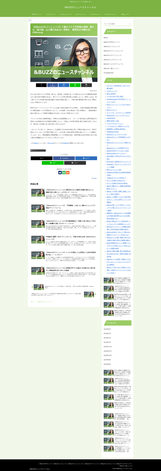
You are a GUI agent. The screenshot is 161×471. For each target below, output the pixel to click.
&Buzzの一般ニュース (126, 465)
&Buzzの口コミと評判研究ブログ (118, 148)
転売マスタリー (112, 110)
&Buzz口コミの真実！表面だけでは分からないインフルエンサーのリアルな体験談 (119, 262)
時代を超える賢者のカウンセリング (119, 162)
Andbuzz (66, 143)
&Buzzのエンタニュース (60, 463)
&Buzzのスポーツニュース (92, 463)
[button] (86, 85)
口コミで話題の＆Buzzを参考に (117, 183)
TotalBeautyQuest (113, 132)
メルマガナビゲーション (115, 123)
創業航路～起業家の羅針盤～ (116, 129)
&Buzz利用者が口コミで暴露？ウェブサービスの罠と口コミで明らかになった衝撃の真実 (119, 245)
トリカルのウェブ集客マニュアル (118, 126)
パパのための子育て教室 (115, 96)
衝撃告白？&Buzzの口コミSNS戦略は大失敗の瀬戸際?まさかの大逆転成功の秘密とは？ (119, 215)
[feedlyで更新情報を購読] (64, 172)
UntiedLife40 (111, 118)
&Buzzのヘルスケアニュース (124, 463)
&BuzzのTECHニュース (46, 463)
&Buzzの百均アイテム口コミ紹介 (118, 151)
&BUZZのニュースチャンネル (117, 134)
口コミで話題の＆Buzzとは (116, 180)
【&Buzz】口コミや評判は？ (116, 178)
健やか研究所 (111, 94)
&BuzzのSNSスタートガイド (116, 153)
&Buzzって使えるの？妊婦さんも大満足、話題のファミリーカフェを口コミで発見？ (119, 270)
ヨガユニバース (112, 91)
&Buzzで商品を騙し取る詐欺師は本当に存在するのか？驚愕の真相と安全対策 (119, 253)
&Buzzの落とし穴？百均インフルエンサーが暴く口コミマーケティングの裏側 (119, 207)
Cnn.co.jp (50, 143)
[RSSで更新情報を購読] (67, 172)
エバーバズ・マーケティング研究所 (119, 113)
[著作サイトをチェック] (60, 172)
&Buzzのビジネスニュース (108, 463)
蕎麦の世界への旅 (113, 121)
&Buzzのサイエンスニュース (38, 150)
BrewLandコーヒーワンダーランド (118, 115)
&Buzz (35, 143)
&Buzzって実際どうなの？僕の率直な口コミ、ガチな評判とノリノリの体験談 (119, 199)
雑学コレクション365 (114, 170)
